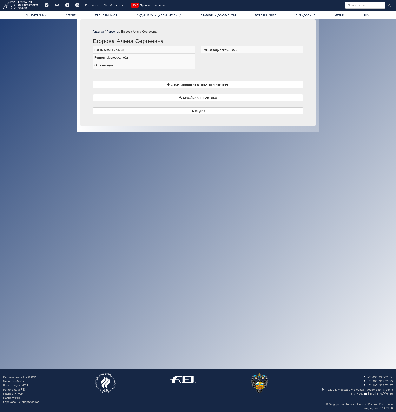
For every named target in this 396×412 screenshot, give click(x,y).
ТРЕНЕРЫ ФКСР (106, 15)
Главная (98, 31)
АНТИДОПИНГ (305, 15)
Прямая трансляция (149, 5)
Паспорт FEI (11, 398)
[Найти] (389, 5)
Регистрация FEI (14, 389)
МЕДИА (340, 15)
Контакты (91, 5)
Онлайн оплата (114, 5)
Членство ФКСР (13, 381)
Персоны (112, 31)
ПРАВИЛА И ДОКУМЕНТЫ (218, 15)
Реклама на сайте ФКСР (19, 377)
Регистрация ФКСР (16, 385)
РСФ (367, 15)
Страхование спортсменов (21, 402)
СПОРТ (71, 15)
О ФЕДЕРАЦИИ (36, 15)
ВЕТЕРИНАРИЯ (265, 15)
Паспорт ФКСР (13, 393)
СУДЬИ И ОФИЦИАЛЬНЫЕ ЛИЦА (159, 15)
